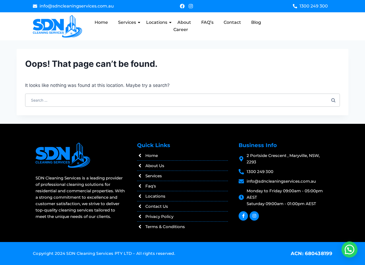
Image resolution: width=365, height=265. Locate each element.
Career (180, 29)
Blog (256, 22)
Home (101, 22)
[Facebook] (182, 6)
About (184, 22)
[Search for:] (182, 100)
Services (127, 22)
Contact (232, 22)
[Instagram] (190, 6)
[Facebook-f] (243, 216)
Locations (156, 22)
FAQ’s (207, 22)
